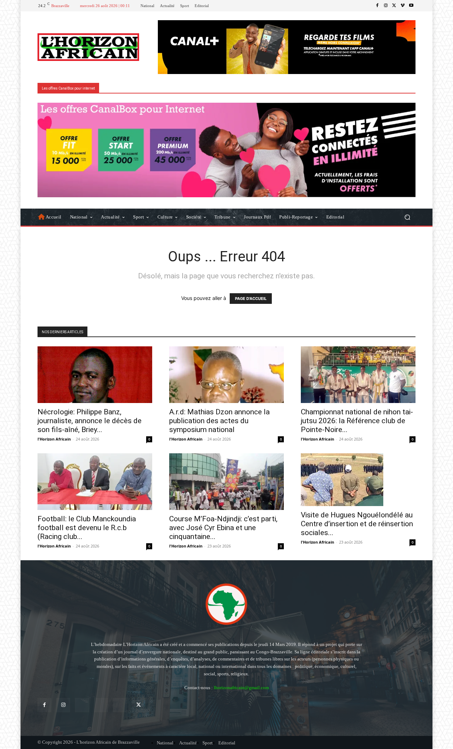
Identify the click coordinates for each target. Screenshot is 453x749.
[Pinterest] (101, 705)
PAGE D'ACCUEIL (250, 298)
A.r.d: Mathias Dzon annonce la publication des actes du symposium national (219, 421)
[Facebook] (377, 5)
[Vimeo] (402, 5)
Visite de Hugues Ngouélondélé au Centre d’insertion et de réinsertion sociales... (357, 524)
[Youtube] (411, 5)
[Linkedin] (82, 705)
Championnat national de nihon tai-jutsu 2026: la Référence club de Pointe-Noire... (357, 421)
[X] (394, 5)
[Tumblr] (120, 705)
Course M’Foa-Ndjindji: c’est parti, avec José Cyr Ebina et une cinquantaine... (223, 528)
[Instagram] (386, 5)
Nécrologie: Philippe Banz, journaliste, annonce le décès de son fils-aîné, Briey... (90, 421)
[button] (407, 217)
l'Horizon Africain (54, 439)
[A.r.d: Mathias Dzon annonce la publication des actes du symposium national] (226, 374)
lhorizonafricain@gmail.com (241, 687)
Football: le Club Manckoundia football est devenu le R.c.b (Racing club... (87, 528)
